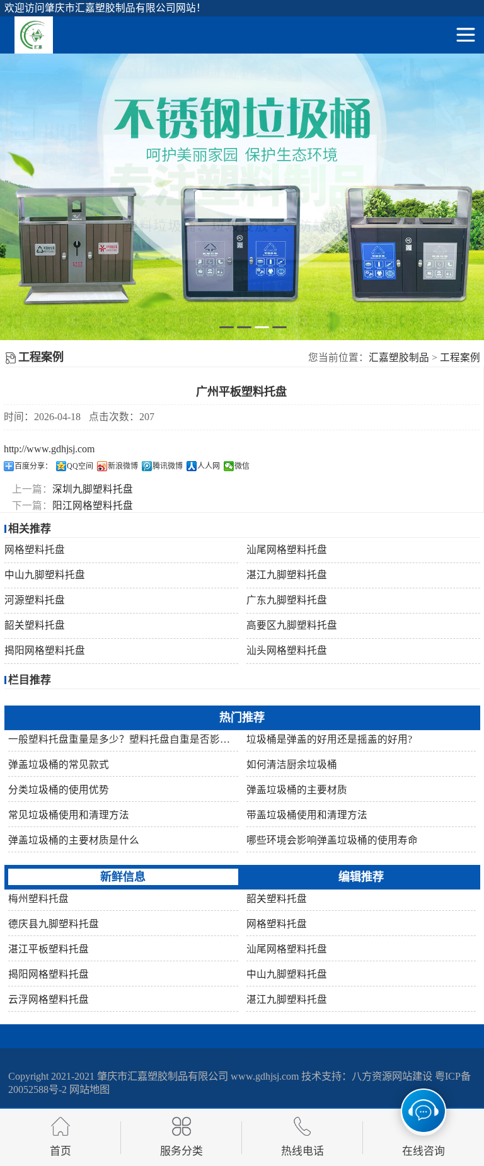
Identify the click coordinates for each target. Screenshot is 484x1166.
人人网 (208, 466)
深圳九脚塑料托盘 (92, 489)
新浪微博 (123, 466)
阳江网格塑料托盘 (92, 505)
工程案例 (460, 357)
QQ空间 (80, 466)
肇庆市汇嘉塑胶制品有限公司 (162, 1076)
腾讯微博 (168, 466)
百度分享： (33, 466)
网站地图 (89, 1089)
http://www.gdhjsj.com (49, 448)
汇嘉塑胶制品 (399, 357)
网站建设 (412, 1076)
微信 (242, 466)
